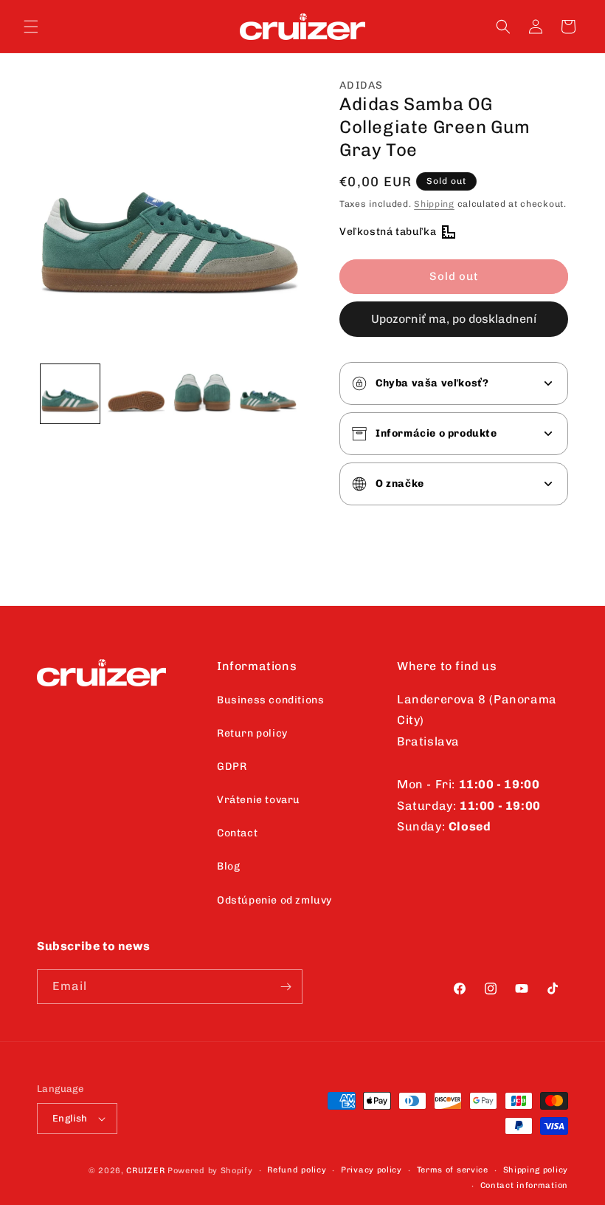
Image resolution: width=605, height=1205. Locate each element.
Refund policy (296, 1170)
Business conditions (270, 700)
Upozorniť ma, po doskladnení (453, 319)
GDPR (231, 766)
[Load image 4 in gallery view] (268, 393)
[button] (31, 26)
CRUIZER (145, 1170)
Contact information (524, 1185)
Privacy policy (371, 1170)
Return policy (252, 733)
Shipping (434, 204)
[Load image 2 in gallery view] (136, 393)
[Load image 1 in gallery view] (70, 393)
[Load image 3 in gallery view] (202, 393)
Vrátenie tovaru (258, 799)
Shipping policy (536, 1170)
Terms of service (452, 1170)
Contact (237, 833)
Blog (228, 866)
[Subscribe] (285, 986)
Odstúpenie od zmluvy (274, 900)
